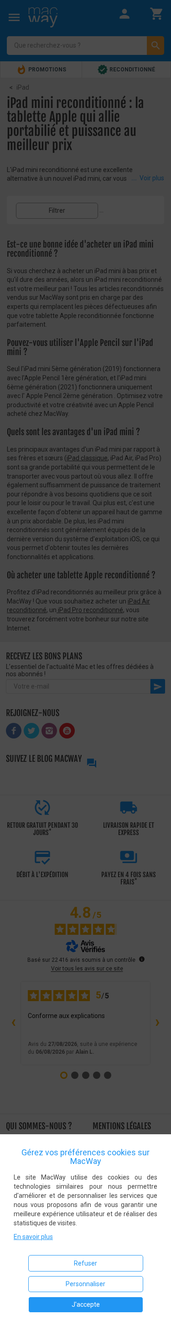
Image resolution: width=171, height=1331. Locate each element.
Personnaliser (85, 1284)
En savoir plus (33, 1236)
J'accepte (86, 1304)
